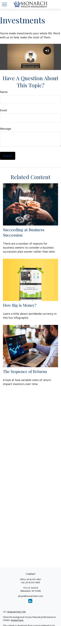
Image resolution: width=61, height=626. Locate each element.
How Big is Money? (19, 305)
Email (3, 110)
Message (5, 128)
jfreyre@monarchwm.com (30, 596)
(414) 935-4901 (34, 579)
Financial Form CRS (16, 611)
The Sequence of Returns (25, 371)
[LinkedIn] (30, 601)
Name (4, 92)
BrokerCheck (17, 620)
